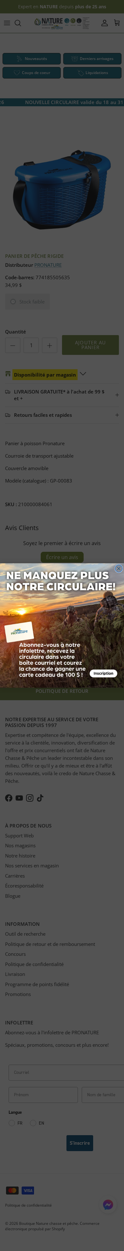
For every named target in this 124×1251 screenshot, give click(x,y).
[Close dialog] (118, 568)
